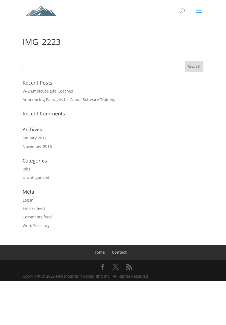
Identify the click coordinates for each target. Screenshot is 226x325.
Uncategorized (36, 177)
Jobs (26, 169)
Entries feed (34, 208)
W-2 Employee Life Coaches (48, 91)
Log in (28, 200)
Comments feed (37, 217)
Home (99, 252)
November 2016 (37, 146)
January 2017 (35, 137)
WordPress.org (36, 225)
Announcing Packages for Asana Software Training (69, 99)
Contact (119, 252)
